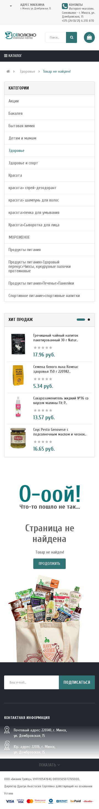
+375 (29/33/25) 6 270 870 (78, 21)
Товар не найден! (57, 71)
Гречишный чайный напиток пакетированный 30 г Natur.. (55, 337)
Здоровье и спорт (23, 162)
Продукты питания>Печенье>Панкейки (41, 283)
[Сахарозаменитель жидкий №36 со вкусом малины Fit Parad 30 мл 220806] (18, 406)
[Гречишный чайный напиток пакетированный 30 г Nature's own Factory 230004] (18, 343)
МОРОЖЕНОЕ (19, 237)
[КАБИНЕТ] (9, 6)
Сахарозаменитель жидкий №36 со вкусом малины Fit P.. (61, 400)
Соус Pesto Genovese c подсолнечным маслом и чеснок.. (59, 432)
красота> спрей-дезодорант (33, 187)
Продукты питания (25, 249)
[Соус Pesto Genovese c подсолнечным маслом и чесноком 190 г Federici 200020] (18, 437)
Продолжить (49, 563)
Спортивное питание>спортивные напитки (44, 295)
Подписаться (77, 682)
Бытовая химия (22, 125)
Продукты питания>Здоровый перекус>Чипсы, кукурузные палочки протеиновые (40, 266)
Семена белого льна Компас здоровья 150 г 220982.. (55, 369)
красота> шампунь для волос (34, 200)
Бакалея (16, 113)
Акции (14, 101)
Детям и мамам (22, 138)
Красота (15, 175)
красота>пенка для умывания (34, 212)
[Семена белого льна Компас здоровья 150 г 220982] (18, 375)
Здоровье (27, 71)
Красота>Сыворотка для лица (34, 224)
